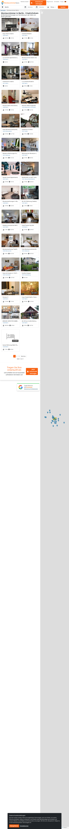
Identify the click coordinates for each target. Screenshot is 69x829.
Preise (62, 1)
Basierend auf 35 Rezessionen (31, 389)
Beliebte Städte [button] (25, 1)
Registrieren (50, 1)
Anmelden (56, 1)
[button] (23, 356)
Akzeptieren (14, 826)
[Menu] (66, 1)
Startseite (3, 10)
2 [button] (16, 356)
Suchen (63, 7)
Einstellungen (24, 826)
